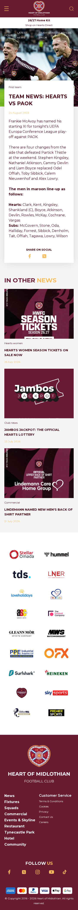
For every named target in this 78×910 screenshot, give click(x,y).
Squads (11, 808)
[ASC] (22, 613)
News (9, 796)
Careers (43, 822)
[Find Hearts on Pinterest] (66, 872)
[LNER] (56, 574)
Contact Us (46, 816)
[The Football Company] (56, 613)
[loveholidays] (22, 594)
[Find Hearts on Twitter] (25, 872)
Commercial (15, 814)
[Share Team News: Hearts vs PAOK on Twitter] (46, 256)
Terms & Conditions (51, 801)
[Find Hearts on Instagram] (39, 872)
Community (15, 844)
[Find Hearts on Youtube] (53, 872)
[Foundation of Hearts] (22, 692)
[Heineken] (56, 673)
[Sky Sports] (56, 692)
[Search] (71, 9)
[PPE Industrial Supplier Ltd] (22, 653)
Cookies (44, 806)
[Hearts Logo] (39, 8)
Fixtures (11, 802)
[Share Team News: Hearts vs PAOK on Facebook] (32, 256)
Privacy (44, 811)
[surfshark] (22, 673)
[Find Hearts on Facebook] (12, 872)
